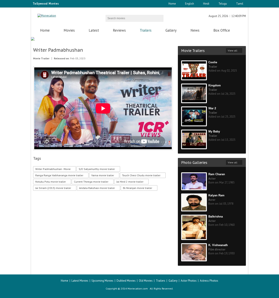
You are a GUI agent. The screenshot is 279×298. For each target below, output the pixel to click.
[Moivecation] (46, 15)
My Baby (214, 131)
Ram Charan (216, 174)
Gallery (171, 30)
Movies (69, 30)
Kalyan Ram (216, 195)
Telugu (222, 3)
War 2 (212, 108)
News (195, 30)
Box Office (221, 30)
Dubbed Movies (126, 281)
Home (172, 3)
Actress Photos (209, 281)
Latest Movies (79, 281)
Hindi (206, 3)
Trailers (145, 30)
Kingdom (214, 85)
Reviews (119, 30)
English (189, 3)
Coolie (212, 62)
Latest (94, 30)
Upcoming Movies (102, 281)
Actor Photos (189, 281)
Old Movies (146, 281)
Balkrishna (215, 216)
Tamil (239, 3)
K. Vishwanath (218, 245)
